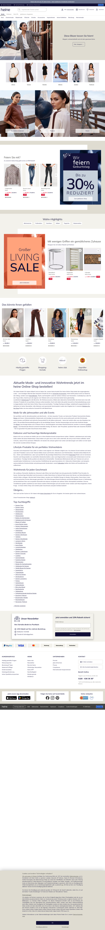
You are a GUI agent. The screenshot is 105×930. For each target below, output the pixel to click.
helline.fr (32, 497)
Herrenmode (80, 17)
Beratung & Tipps (7, 665)
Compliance (56, 667)
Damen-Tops (19, 505)
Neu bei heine (31, 665)
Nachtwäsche (19, 589)
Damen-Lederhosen (21, 551)
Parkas (17, 581)
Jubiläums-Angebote (26, 14)
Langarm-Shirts (20, 541)
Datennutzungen (74, 876)
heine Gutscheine (45, 493)
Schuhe (33, 17)
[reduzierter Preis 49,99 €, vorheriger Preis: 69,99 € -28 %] (48, 175)
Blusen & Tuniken (20, 522)
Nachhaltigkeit (31, 672)
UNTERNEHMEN (58, 657)
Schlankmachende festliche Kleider (26, 593)
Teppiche (66, 223)
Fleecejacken (19, 562)
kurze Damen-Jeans (21, 524)
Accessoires (41, 17)
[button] (56, 175)
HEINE (29, 657)
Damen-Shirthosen (21, 534)
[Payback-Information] (99, 706)
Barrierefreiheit (44, 706)
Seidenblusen (19, 583)
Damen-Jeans (19, 507)
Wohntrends (25, 400)
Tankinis (17, 537)
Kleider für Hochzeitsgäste (23, 564)
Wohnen (8, 14)
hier (62, 885)
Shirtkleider (18, 543)
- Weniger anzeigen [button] (19, 606)
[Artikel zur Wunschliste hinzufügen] (18, 166)
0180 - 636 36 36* (86, 678)
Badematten (77, 223)
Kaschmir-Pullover (21, 595)
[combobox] (36, 10)
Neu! (2, 17)
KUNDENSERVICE (8, 657)
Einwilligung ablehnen (41, 927)
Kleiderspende (31, 674)
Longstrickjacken (20, 547)
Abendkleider (33, 395)
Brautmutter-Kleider (21, 597)
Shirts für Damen (20, 574)
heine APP (30, 669)
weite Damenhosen (21, 528)
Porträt (55, 660)
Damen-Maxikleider (21, 539)
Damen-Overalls (20, 553)
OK (52, 923)
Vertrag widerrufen (19, 706)
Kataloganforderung (8, 672)
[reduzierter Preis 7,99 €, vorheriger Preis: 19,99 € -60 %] (92, 259)
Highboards (19, 514)
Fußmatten (38, 223)
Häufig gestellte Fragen (9, 660)
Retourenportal (6, 663)
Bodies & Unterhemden (22, 518)
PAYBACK (30, 676)
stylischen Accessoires (59, 393)
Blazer (18, 424)
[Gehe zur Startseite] (5, 9)
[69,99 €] (35, 322)
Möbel (58, 223)
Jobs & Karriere (57, 663)
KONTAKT (81, 657)
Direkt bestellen (7, 669)
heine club (30, 660)
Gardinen (49, 223)
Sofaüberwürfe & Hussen (23, 520)
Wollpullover (19, 591)
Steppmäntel (19, 509)
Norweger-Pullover (21, 602)
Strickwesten (19, 511)
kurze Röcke (19, 545)
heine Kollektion (61, 17)
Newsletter (30, 663)
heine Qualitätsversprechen (10, 674)
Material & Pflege (7, 667)
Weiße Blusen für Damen (23, 568)
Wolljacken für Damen (22, 566)
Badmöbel (72, 455)
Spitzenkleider (19, 585)
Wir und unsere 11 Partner (29, 876)
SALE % (15, 14)
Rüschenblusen (20, 599)
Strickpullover (19, 576)
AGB (28, 706)
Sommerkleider (20, 557)
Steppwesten (19, 516)
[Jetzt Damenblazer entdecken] (26, 40)
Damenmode (10, 17)
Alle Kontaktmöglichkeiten (90, 667)
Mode (2, 14)
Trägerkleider (19, 572)
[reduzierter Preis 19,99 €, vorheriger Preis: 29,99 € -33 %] (12, 175)
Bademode (19, 17)
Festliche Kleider (20, 560)
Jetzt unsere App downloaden (18, 694)
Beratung (71, 17)
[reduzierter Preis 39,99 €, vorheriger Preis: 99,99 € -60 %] (56, 259)
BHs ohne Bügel (20, 587)
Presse (55, 665)
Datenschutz (35, 706)
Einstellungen (65, 927)
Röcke (15, 418)
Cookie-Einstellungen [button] (71, 706)
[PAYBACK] (101, 4)
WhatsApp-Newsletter (34, 667)
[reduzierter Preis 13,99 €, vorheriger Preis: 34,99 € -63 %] (74, 259)
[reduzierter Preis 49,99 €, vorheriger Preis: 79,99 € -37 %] (30, 175)
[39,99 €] (13, 322)
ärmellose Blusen (20, 532)
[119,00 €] (81, 322)
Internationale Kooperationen (62, 669)
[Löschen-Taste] (45, 9)
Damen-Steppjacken (21, 526)
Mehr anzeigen (77, 630)
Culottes (18, 555)
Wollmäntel (18, 530)
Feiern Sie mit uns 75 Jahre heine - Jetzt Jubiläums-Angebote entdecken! (52, 1)
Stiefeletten (18, 549)
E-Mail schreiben (86, 662)
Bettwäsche (27, 223)
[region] (52, 900)
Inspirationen (51, 17)
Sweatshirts (19, 570)
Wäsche (26, 17)
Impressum (53, 706)
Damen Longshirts (21, 578)
